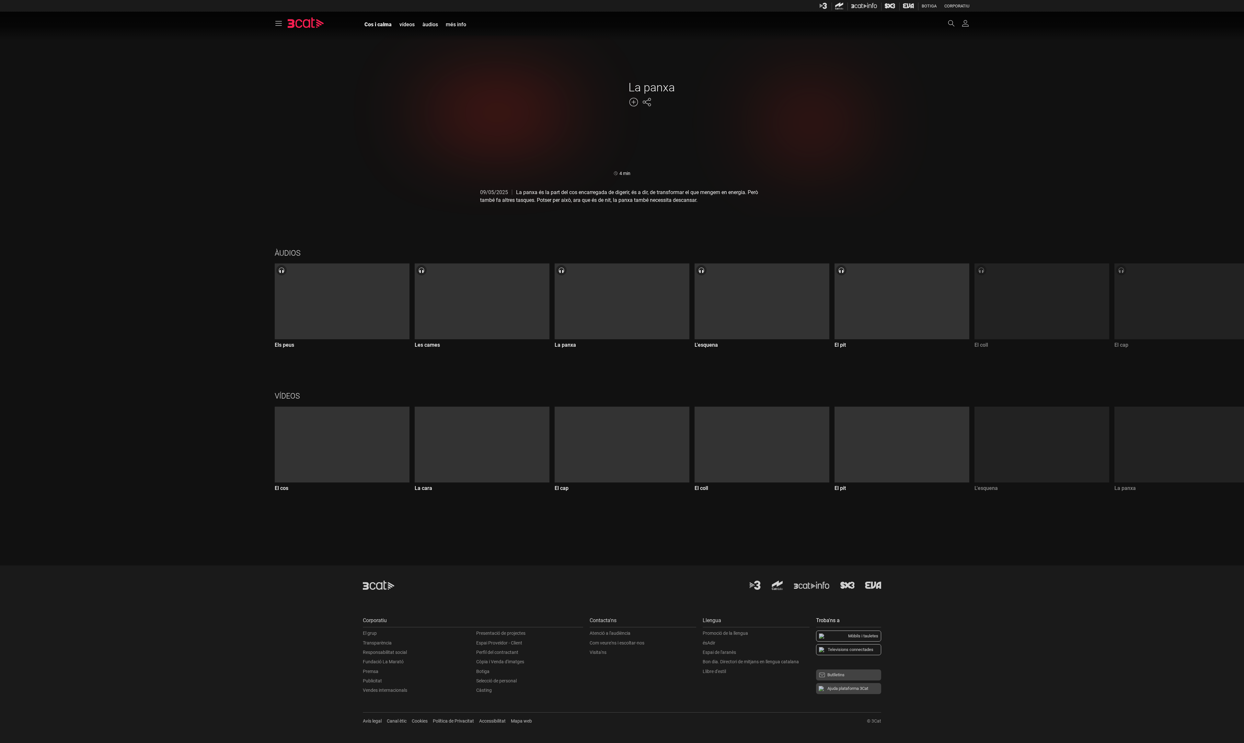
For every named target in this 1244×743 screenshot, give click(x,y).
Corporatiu (956, 6)
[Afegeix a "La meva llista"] (633, 102)
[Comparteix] (646, 102)
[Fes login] (965, 23)
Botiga (929, 6)
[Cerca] (954, 23)
